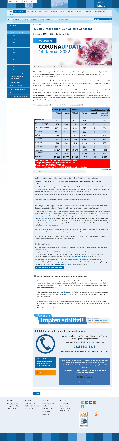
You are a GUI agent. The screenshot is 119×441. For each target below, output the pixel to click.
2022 (14, 46)
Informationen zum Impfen (47, 373)
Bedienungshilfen (47, 404)
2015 (14, 69)
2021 (14, 49)
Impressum (63, 404)
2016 (14, 66)
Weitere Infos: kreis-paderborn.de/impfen (49, 267)
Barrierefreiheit (31, 2)
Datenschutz (64, 406)
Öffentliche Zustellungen (17, 73)
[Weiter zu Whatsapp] (95, 406)
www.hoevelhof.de (63, 292)
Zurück (36, 393)
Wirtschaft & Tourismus (75, 11)
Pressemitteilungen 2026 (37, 19)
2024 (14, 39)
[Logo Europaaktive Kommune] (95, 415)
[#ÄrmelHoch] (72, 319)
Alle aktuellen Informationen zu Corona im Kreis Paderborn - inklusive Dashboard (44, 362)
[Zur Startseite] (103, 4)
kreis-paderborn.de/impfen (67, 189)
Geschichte (13, 93)
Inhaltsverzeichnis (47, 408)
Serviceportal (31, 11)
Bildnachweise (64, 408)
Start (10, 11)
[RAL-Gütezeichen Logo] (83, 420)
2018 (14, 59)
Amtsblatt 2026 (15, 29)
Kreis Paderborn (19, 11)
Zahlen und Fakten (16, 86)
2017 (14, 62)
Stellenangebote (100, 11)
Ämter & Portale (43, 11)
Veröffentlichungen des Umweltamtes (17, 77)
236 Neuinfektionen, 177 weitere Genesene (57, 19)
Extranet (45, 414)
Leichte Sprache (16, 2)
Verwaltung (54, 11)
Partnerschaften (15, 82)
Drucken (44, 406)
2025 (14, 35)
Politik (63, 11)
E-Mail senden (31, 408)
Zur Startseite (9, 19)
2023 (14, 42)
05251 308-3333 (84, 346)
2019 (14, 56)
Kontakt (11, 14)
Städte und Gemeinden (17, 89)
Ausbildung (88, 11)
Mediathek (45, 411)
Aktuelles (26, 19)
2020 (14, 52)
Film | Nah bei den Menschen (19, 96)
